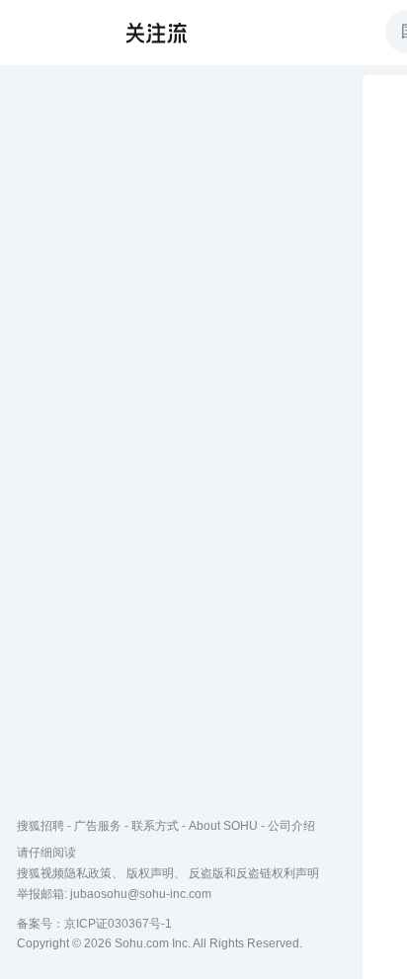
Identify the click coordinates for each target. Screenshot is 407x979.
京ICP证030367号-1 (118, 924)
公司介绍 (291, 826)
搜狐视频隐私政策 (64, 873)
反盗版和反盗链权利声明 (254, 873)
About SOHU (223, 826)
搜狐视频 (55, 32)
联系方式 (155, 826)
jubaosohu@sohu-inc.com (140, 894)
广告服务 (98, 826)
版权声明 (150, 873)
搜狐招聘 (40, 826)
